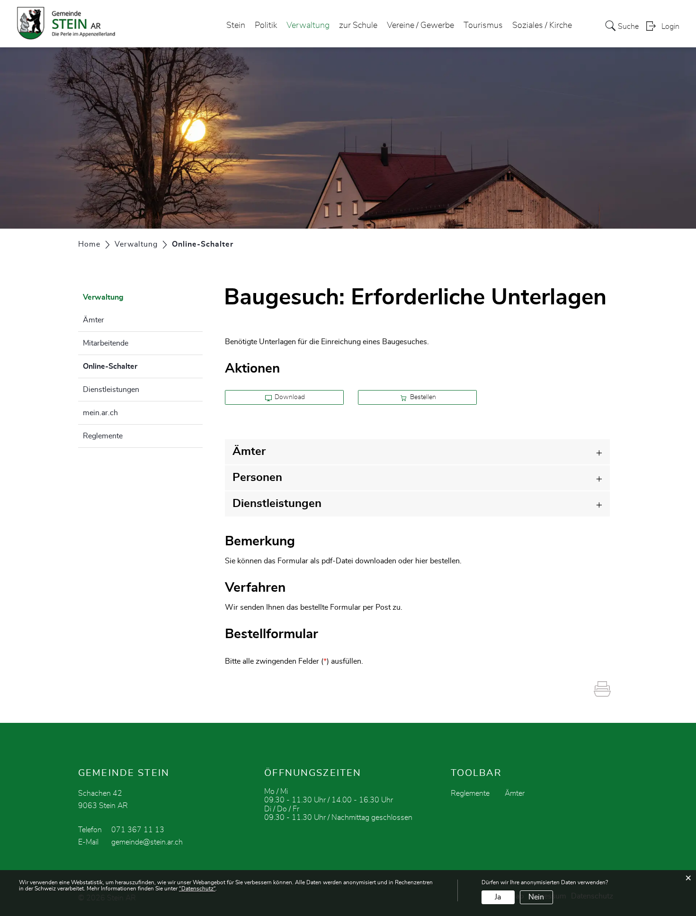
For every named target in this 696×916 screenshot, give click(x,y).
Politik (266, 25)
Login (670, 26)
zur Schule (358, 25)
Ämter (93, 320)
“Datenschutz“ (197, 888)
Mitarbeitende (105, 343)
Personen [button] (257, 477)
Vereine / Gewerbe (420, 25)
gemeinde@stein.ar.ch (147, 842)
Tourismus (483, 25)
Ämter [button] (249, 451)
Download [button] (289, 397)
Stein (235, 25)
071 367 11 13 (137, 830)
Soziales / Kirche (542, 25)
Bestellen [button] (422, 397)
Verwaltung (308, 25)
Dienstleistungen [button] (276, 503)
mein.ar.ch (100, 413)
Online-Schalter (134, 366)
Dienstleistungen (111, 389)
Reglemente (103, 436)
